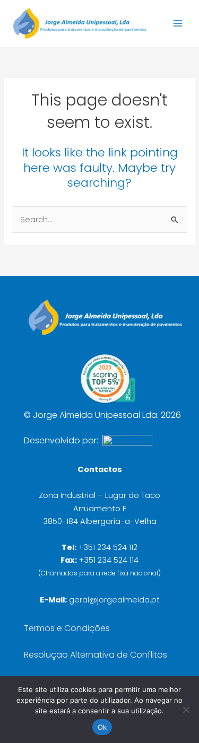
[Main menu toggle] (177, 23)
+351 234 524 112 (108, 547)
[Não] (185, 709)
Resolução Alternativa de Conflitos (95, 655)
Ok (102, 727)
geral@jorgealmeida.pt (114, 600)
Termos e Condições (67, 628)
